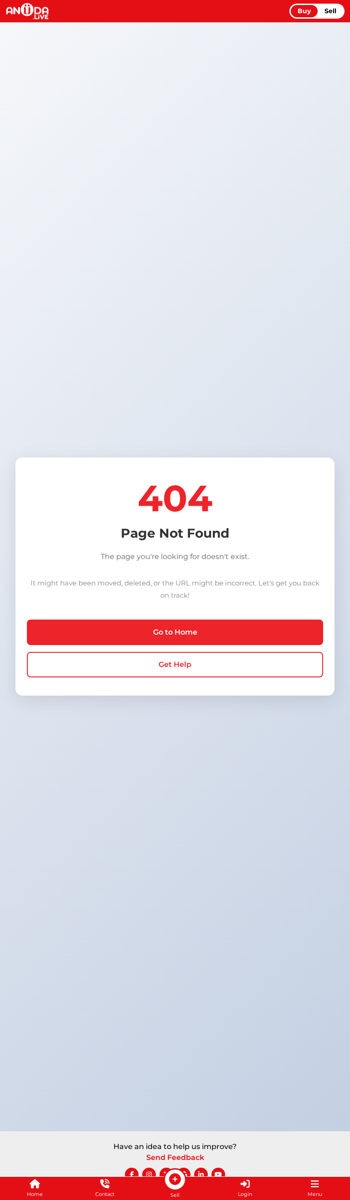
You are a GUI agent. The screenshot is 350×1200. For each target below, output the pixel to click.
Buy (304, 11)
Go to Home (175, 632)
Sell (330, 11)
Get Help (175, 664)
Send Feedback (175, 1157)
